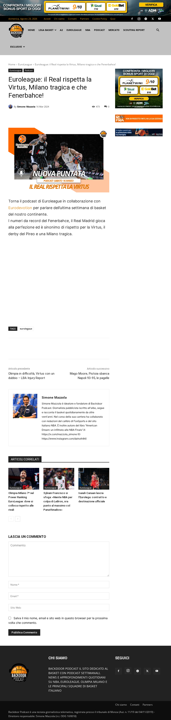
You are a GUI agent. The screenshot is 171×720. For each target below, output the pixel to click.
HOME (31, 30)
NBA (87, 30)
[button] (158, 30)
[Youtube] (159, 19)
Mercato (113, 30)
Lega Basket (46, 30)
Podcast (99, 30)
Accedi (47, 18)
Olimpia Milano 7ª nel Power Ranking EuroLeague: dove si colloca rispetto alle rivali (21, 501)
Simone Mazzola (26, 106)
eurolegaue (26, 328)
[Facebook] (132, 19)
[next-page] (17, 519)
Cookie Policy (99, 18)
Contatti (72, 18)
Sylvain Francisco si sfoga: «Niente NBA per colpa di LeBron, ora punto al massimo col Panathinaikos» (57, 501)
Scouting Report (134, 30)
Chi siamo (59, 18)
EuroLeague (74, 30)
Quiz (112, 18)
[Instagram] (139, 19)
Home (11, 64)
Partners (84, 18)
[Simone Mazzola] (11, 107)
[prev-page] (11, 519)
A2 (61, 30)
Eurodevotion (20, 208)
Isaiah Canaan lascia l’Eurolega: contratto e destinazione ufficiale (92, 497)
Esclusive (16, 46)
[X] (153, 19)
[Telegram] (146, 19)
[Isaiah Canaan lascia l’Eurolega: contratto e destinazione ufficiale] (93, 479)
